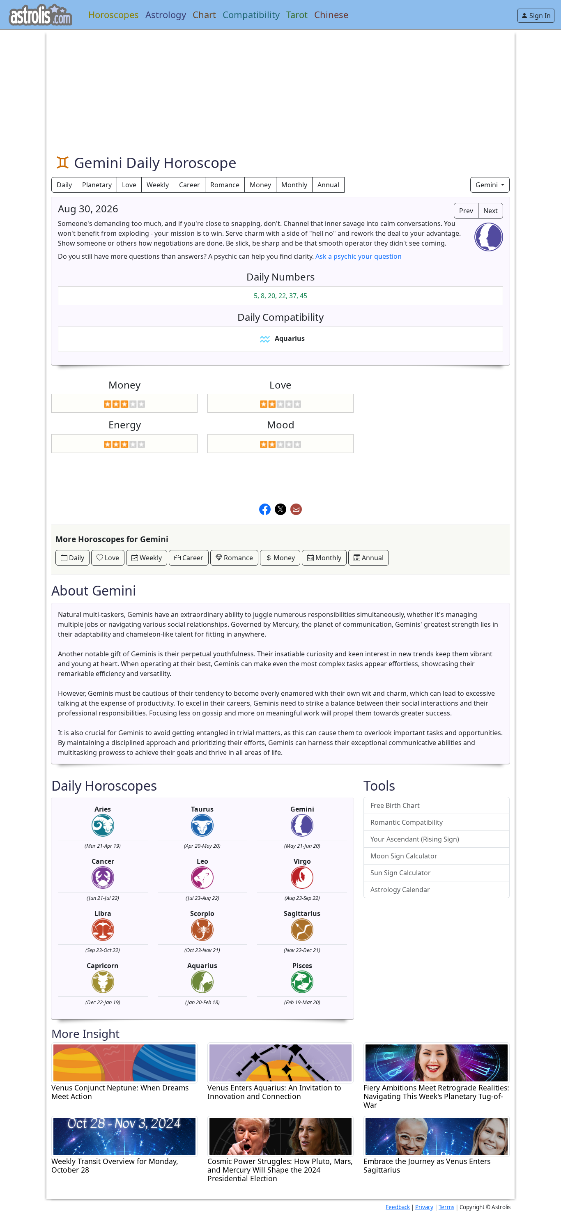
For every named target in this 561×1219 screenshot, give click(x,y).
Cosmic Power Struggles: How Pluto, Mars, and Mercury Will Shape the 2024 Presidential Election (280, 1170)
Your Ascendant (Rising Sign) (414, 839)
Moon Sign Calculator (403, 855)
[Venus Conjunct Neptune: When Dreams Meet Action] (124, 1062)
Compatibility (251, 14)
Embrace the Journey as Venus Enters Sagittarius (426, 1165)
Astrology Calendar (400, 889)
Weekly (158, 184)
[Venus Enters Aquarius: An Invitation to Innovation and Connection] (280, 1062)
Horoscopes (113, 14)
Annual (328, 184)
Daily (64, 184)
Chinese (331, 14)
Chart (204, 14)
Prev (466, 210)
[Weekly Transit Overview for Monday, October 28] (124, 1135)
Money (260, 184)
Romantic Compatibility (406, 822)
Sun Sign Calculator (400, 872)
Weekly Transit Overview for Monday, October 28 (114, 1165)
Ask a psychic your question (358, 256)
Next (490, 210)
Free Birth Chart (395, 805)
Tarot (297, 14)
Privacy (424, 1207)
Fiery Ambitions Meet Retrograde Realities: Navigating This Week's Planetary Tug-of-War (436, 1096)
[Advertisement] (280, 87)
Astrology (165, 14)
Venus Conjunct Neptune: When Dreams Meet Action (120, 1092)
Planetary (97, 184)
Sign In (539, 15)
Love (129, 184)
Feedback (398, 1207)
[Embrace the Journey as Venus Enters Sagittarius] (436, 1135)
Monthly (294, 184)
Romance (224, 184)
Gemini (487, 184)
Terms (446, 1207)
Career (189, 184)
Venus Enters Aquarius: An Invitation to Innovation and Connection (274, 1092)
